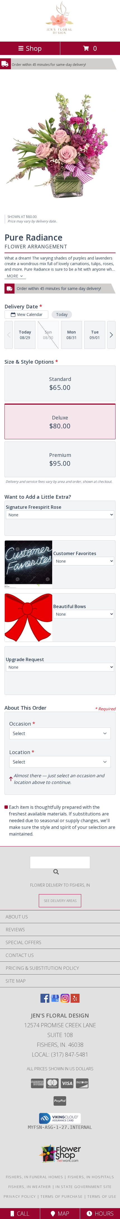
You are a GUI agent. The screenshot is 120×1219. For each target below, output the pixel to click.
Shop (34, 48)
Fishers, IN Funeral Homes (34, 1176)
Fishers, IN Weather (29, 1186)
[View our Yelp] (75, 1001)
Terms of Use (101, 1196)
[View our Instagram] (65, 1001)
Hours (103, 1213)
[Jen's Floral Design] (60, 33)
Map (62, 1213)
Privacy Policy (20, 1196)
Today (62, 314)
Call (21, 1213)
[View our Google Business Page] (55, 1001)
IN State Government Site (84, 1186)
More (12, 276)
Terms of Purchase (61, 1196)
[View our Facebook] (44, 1001)
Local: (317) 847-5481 (60, 1054)
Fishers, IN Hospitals (91, 1176)
